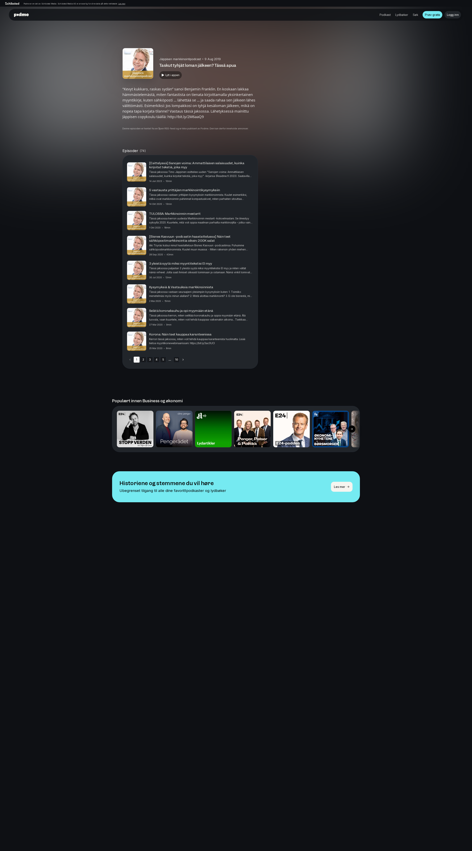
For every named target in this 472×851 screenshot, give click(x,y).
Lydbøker (401, 15)
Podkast (385, 15)
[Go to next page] (183, 360)
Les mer (121, 4)
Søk (415, 15)
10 (176, 359)
